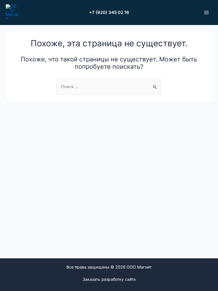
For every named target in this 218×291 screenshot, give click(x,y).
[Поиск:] (109, 86)
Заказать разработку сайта (109, 279)
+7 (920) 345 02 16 (109, 12)
